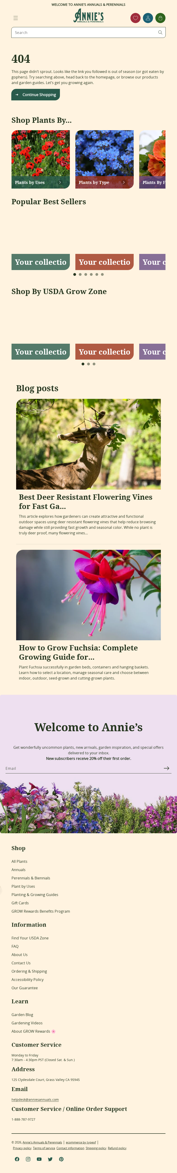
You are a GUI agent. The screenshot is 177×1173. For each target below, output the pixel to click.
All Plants (19, 861)
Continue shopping (39, 94)
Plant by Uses (23, 886)
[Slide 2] (80, 274)
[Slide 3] (85, 274)
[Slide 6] (102, 274)
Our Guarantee (25, 987)
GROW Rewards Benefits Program (41, 911)
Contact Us (21, 962)
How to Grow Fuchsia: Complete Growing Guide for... (78, 652)
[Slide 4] (91, 274)
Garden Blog (22, 1014)
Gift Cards (20, 902)
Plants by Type (94, 182)
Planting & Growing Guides (35, 894)
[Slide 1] (74, 274)
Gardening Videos (27, 1023)
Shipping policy (96, 1148)
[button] (16, 18)
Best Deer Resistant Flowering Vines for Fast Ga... (86, 501)
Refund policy (117, 1148)
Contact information (70, 1148)
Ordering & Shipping (29, 971)
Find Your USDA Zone (30, 938)
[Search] (160, 32)
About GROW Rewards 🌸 (34, 1031)
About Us (20, 954)
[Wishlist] (135, 18)
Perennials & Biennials (31, 878)
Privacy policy (22, 1148)
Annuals (19, 869)
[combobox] (88, 32)
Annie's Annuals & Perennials (42, 1142)
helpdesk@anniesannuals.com (35, 1099)
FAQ (15, 946)
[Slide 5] (97, 274)
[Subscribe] (166, 768)
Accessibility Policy (28, 979)
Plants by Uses (30, 182)
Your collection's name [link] (40, 262)
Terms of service (44, 1148)
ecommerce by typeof (81, 1142)
